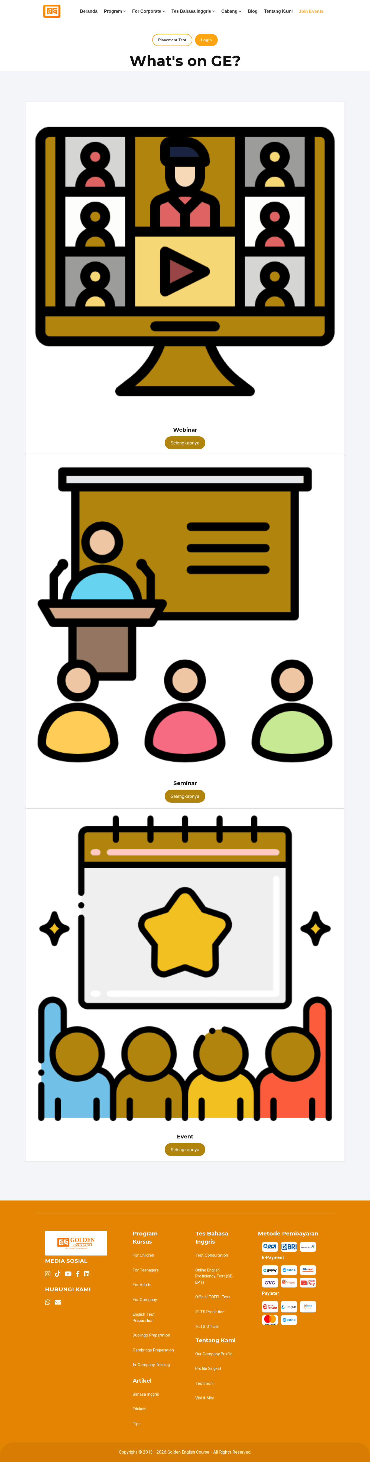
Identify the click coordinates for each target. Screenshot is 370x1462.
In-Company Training (151, 1364)
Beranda (89, 11)
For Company (145, 1299)
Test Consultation (211, 1255)
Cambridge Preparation (153, 1350)
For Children (143, 1255)
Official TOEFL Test (212, 1297)
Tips (137, 1423)
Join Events (311, 11)
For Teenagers (146, 1270)
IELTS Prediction (210, 1311)
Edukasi (139, 1408)
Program (113, 11)
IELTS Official (207, 1326)
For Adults (142, 1284)
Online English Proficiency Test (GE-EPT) (214, 1276)
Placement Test (172, 40)
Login (206, 40)
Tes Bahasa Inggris (191, 11)
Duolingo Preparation (151, 1335)
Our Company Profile (213, 1353)
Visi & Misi (204, 1398)
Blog (253, 11)
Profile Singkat (208, 1368)
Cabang (229, 11)
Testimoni (204, 1383)
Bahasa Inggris (146, 1394)
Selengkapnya (185, 443)
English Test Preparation (144, 1317)
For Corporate (146, 11)
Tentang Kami (278, 11)
